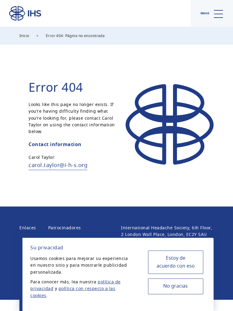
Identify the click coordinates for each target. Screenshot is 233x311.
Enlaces (27, 228)
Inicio (24, 36)
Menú (205, 13)
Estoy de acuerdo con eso (176, 262)
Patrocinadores (64, 228)
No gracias (175, 286)
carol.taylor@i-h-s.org (58, 165)
